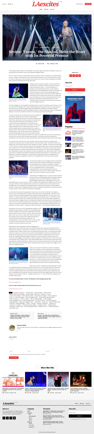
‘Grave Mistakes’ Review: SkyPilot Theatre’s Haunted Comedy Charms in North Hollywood (78, 151)
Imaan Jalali (41, 63)
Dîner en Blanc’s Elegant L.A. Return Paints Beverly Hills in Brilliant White (78, 157)
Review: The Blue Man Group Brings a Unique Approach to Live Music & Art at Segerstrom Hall (49, 317)
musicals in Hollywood (42, 303)
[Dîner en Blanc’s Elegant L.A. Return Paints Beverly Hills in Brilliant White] (68, 157)
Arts (36, 47)
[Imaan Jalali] (12, 328)
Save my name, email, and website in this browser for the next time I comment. (27, 354)
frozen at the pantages (15, 295)
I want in (74, 89)
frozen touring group (51, 300)
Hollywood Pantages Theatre (26, 301)
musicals (33, 303)
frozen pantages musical (15, 300)
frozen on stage (24, 298)
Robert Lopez (20, 306)
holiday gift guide (13, 301)
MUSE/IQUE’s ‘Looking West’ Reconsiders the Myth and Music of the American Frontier (78, 132)
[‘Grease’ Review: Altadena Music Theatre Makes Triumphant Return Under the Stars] (68, 145)
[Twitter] (17, 330)
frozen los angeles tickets (31, 297)
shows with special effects (30, 306)
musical (28, 303)
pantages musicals (42, 304)
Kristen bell (12, 303)
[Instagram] (7, 418)
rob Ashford (12, 306)
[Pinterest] (76, 75)
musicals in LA (52, 303)
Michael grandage (20, 303)
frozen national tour (14, 298)
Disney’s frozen (47, 292)
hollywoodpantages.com (15, 282)
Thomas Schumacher (54, 306)
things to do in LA (43, 306)
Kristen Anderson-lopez (54, 301)
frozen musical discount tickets (46, 297)
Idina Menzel (37, 301)
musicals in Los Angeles (15, 304)
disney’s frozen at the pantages (17, 294)
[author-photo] (3, 392)
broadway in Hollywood (18, 292)
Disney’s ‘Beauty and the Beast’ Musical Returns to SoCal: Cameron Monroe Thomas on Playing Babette (78, 139)
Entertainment (45, 47)
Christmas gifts (29, 292)
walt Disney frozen (13, 308)
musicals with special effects (29, 304)
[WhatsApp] (79, 75)
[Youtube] (14, 418)
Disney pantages (38, 292)
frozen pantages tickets (28, 300)
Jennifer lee (45, 301)
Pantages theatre (52, 304)
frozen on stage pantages (36, 298)
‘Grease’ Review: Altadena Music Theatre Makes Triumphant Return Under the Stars (78, 145)
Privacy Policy (79, 92)
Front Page (55, 47)
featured (43, 294)
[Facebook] (70, 75)
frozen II (11, 297)
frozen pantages (47, 298)
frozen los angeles (19, 297)
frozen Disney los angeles (41, 295)
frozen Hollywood (52, 295)
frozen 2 (49, 294)
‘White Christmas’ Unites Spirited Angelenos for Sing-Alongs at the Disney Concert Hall (20, 317)
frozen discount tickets (27, 295)
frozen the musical (40, 300)
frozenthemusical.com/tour (16, 288)
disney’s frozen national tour (33, 294)
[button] (10, 4)
